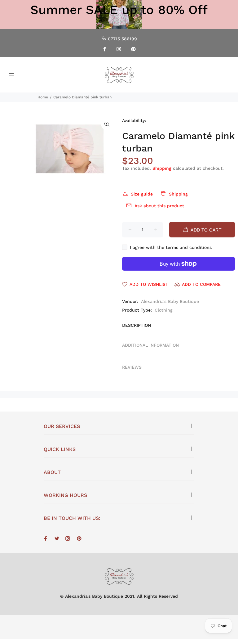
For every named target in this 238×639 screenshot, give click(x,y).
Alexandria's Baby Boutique (170, 301)
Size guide (142, 193)
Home (42, 97)
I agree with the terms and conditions (171, 247)
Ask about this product (159, 205)
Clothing (164, 310)
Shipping (161, 168)
